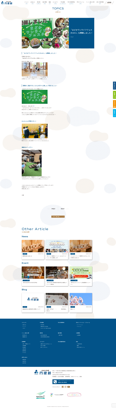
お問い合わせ (24, 357)
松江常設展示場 (44, 335)
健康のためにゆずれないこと (46, 343)
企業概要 (24, 345)
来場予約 (24, 361)
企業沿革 (24, 349)
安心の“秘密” (43, 345)
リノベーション (80, 324)
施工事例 (45, 3)
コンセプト (55, 3)
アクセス (24, 352)
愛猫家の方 (25, 336)
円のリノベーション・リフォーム (83, 322)
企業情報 (109, 3)
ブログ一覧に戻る (56, 216)
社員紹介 (24, 347)
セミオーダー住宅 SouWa (46, 328)
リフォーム (79, 326)
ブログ (24, 328)
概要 (78, 345)
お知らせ (33, 3)
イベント (26, 3)
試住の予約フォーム (81, 347)
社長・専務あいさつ (26, 343)
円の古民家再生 (71, 3)
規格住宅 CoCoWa (44, 326)
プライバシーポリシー (56, 386)
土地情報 (78, 335)
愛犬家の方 (25, 335)
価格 (50, 3)
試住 (77, 341)
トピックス (24, 322)
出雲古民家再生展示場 (45, 336)
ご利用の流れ (79, 343)
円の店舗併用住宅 (61, 341)
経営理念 (24, 350)
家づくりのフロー (44, 347)
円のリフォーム (80, 3)
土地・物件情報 (100, 3)
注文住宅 (42, 324)
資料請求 (24, 359)
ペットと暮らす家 (90, 3)
